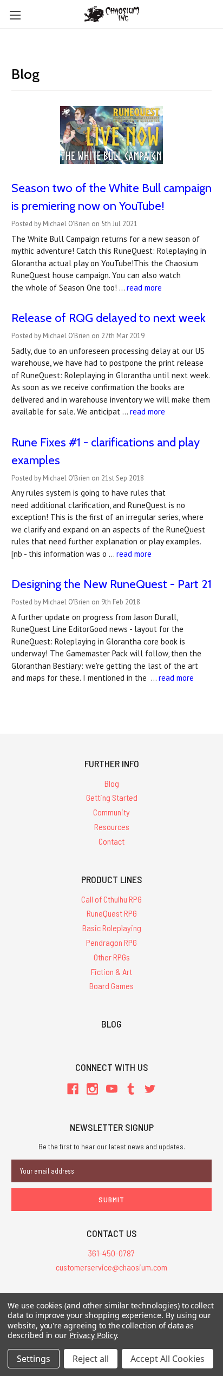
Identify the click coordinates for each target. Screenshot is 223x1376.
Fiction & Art (111, 971)
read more (144, 287)
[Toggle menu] (15, 15)
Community (111, 812)
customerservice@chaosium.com (111, 1267)
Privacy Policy (92, 1335)
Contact (111, 841)
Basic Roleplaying (111, 928)
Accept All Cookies (167, 1359)
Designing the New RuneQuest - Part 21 (111, 584)
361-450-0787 (111, 1253)
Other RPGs (112, 957)
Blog (111, 783)
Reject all (91, 1359)
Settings (33, 1359)
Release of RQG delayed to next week (108, 318)
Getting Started (111, 797)
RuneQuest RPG (112, 913)
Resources (111, 826)
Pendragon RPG (111, 942)
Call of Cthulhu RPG (111, 899)
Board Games (111, 985)
